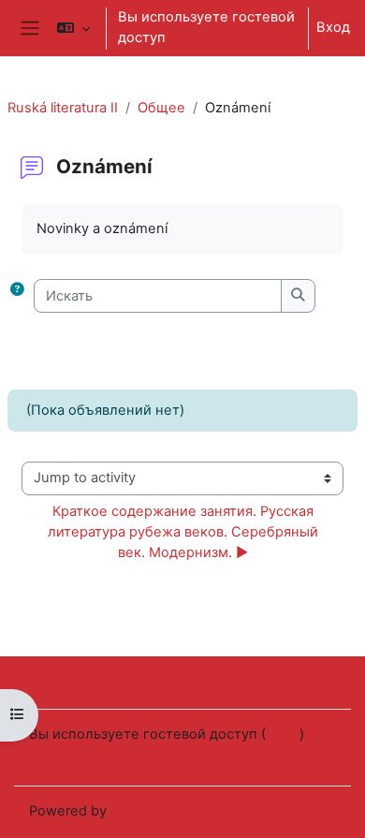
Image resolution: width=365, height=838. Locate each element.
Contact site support (119, 680)
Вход (333, 27)
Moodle (134, 810)
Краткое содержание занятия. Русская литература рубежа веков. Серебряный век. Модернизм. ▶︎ (185, 532)
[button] (73, 28)
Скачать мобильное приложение (142, 757)
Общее (161, 107)
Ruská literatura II (62, 107)
